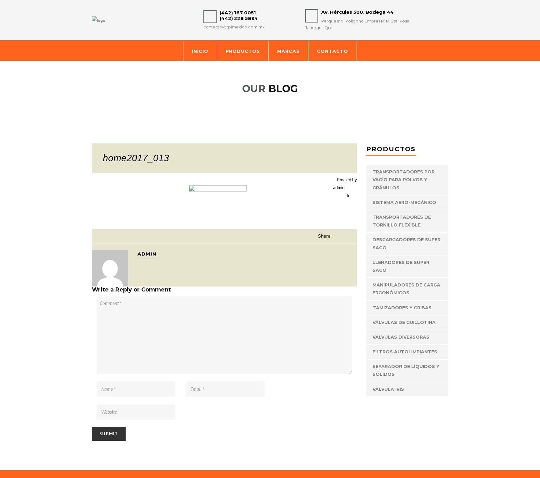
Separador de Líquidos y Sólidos (405, 370)
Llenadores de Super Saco (400, 266)
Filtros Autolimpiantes (404, 352)
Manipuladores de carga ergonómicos (406, 289)
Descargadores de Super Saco (406, 243)
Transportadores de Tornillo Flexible (401, 221)
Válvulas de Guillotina (404, 322)
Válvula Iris (388, 389)
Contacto (332, 51)
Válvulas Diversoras (400, 337)
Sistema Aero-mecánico (404, 202)
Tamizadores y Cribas (402, 308)
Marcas (288, 51)
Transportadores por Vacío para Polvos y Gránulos (403, 179)
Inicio (200, 51)
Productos (243, 51)
